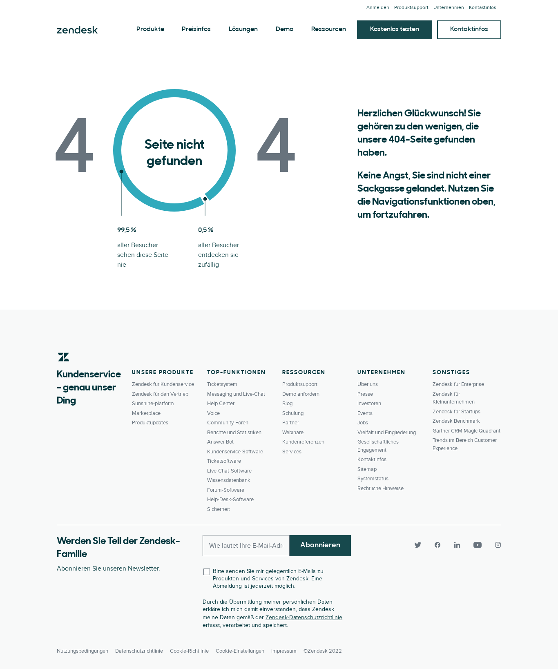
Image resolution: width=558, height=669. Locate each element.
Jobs (362, 422)
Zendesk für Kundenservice (163, 384)
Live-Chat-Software (229, 471)
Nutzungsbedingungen (82, 651)
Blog (287, 403)
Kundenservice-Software (235, 451)
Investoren (369, 403)
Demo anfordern (300, 394)
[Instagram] (494, 545)
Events (365, 413)
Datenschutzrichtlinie (139, 651)
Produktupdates (150, 422)
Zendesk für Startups (456, 411)
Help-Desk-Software (230, 499)
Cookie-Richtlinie (189, 651)
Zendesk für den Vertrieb (160, 394)
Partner (290, 422)
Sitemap (367, 469)
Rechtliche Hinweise (380, 488)
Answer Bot (220, 442)
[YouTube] (477, 545)
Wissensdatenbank (228, 480)
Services (291, 451)
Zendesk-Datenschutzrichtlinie (304, 617)
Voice (213, 413)
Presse (365, 394)
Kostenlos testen (394, 29)
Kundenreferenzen (303, 442)
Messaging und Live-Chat (236, 394)
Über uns (367, 384)
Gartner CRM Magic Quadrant (466, 431)
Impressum (284, 651)
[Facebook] (437, 545)
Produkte (150, 29)
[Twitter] (418, 545)
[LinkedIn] (457, 545)
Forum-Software (225, 490)
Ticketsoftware (224, 461)
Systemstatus (372, 478)
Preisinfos (196, 29)
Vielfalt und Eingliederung (386, 432)
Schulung (293, 413)
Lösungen (243, 29)
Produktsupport (411, 7)
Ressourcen (328, 29)
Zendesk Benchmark (456, 421)
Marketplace (146, 413)
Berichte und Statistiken (234, 432)
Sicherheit (218, 509)
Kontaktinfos (482, 7)
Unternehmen (448, 7)
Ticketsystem (222, 384)
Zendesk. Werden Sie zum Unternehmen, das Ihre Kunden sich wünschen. (77, 30)
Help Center (220, 403)
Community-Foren (227, 422)
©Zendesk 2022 (323, 651)
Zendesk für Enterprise (458, 384)
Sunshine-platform (153, 403)
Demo (284, 29)
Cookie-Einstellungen (240, 651)
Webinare (293, 432)
